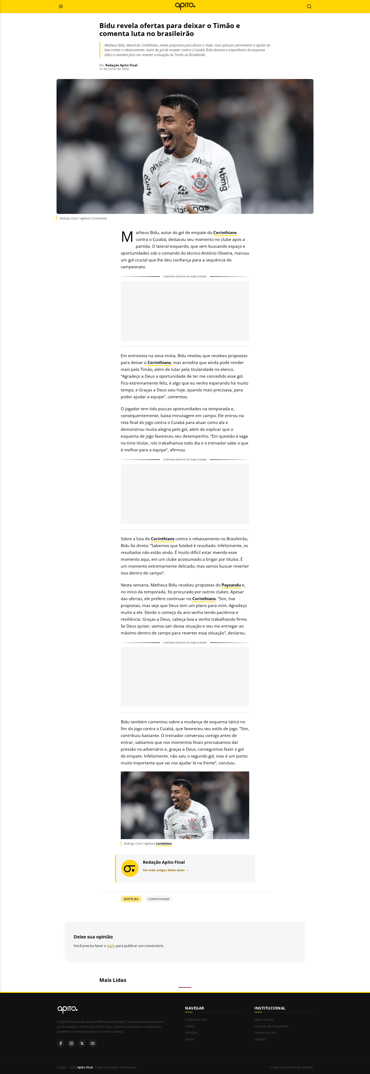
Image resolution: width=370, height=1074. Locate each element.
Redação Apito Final (121, 65)
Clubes (190, 1026)
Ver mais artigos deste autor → (166, 870)
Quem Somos (263, 1020)
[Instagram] (71, 1043)
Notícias (131, 899)
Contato (260, 1039)
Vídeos (189, 1039)
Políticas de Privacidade (271, 1026)
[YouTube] (93, 1043)
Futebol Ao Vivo (196, 1020)
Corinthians (225, 232)
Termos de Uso (265, 1033)
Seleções (191, 1033)
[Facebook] (61, 1043)
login (111, 945)
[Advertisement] (185, 311)
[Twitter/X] (82, 1043)
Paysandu (231, 585)
